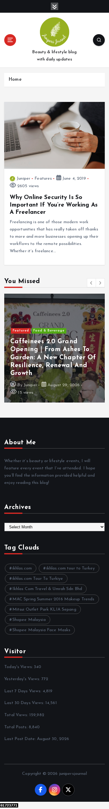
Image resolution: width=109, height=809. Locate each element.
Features (43, 178)
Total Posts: (16, 727)
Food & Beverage (48, 330)
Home (14, 79)
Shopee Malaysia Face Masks (41, 630)
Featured (21, 330)
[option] (54, 348)
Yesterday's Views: (22, 679)
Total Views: (16, 715)
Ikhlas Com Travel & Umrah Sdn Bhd (47, 589)
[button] (91, 282)
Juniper (23, 178)
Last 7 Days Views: (23, 691)
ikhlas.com (22, 568)
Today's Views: (19, 667)
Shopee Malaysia (29, 620)
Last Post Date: (20, 739)
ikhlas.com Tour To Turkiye (37, 578)
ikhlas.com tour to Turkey (70, 568)
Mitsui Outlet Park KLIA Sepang (44, 609)
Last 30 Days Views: (24, 703)
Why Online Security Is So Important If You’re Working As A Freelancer (53, 204)
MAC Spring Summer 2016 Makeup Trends (53, 599)
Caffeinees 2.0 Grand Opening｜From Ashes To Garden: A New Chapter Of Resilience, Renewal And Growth (53, 357)
